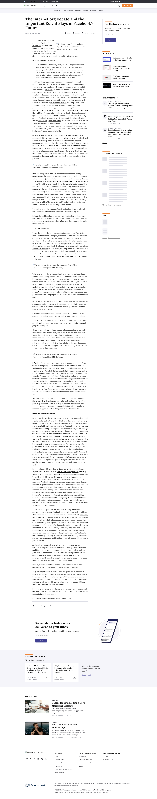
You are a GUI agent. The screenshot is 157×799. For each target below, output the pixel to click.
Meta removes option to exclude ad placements (122, 59)
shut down (43, 391)
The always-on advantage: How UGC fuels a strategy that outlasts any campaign (120, 105)
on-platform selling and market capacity (57, 547)
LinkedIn (100, 10)
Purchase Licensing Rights (63, 769)
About (57, 756)
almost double (56, 421)
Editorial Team (59, 760)
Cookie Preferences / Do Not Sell (97, 792)
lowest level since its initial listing (54, 452)
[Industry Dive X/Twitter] (34, 759)
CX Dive (46, 1)
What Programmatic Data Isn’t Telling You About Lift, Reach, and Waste (120, 119)
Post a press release (114, 205)
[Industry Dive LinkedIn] (27, 759)
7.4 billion (48, 90)
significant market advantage (57, 284)
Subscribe (129, 5)
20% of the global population (49, 121)
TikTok (64, 10)
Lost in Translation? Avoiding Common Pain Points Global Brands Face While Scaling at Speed (120, 133)
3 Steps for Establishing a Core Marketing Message (68, 704)
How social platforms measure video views (121, 85)
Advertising (82, 756)
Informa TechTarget (86, 783)
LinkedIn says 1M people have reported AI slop (121, 68)
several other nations (58, 103)
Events (49, 6)
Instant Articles (45, 530)
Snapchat (78, 10)
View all (104, 143)
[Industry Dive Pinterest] (42, 759)
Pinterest (85, 10)
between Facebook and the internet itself (65, 276)
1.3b (47, 179)
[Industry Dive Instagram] (38, 759)
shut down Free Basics (46, 401)
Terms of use (69, 792)
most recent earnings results (67, 472)
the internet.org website (46, 60)
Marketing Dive (54, 1)
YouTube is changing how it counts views (121, 77)
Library (43, 6)
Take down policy (79, 792)
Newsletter (58, 766)
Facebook (57, 10)
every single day (49, 87)
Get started (87, 675)
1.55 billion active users (56, 84)
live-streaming (72, 535)
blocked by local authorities (63, 100)
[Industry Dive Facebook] (31, 759)
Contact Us (58, 763)
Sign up (110, 40)
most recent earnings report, (73, 436)
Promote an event (114, 238)
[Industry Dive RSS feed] (46, 759)
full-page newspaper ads (67, 340)
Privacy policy (59, 792)
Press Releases (57, 6)
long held (65, 243)
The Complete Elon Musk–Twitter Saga (66, 726)
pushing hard (58, 335)
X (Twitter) (93, 10)
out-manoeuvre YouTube (74, 533)
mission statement (76, 148)
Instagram (70, 10)
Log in (81, 766)
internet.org (36, 46)
